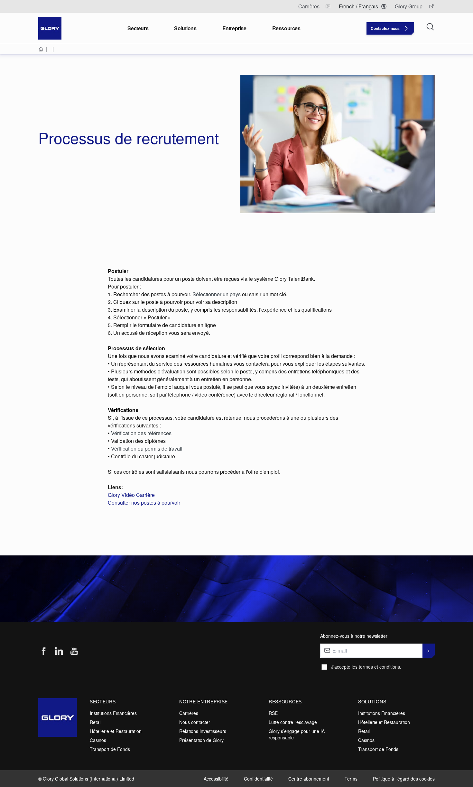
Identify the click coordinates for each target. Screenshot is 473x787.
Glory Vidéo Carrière (131, 495)
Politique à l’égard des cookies (404, 778)
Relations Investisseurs (202, 731)
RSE (273, 713)
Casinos (98, 740)
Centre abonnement (308, 778)
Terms (351, 778)
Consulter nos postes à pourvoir (144, 502)
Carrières (188, 713)
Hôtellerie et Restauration (116, 731)
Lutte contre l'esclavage (293, 722)
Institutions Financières (113, 713)
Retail (95, 722)
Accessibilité (216, 778)
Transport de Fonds (110, 749)
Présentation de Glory (201, 740)
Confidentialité (258, 778)
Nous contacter (194, 722)
